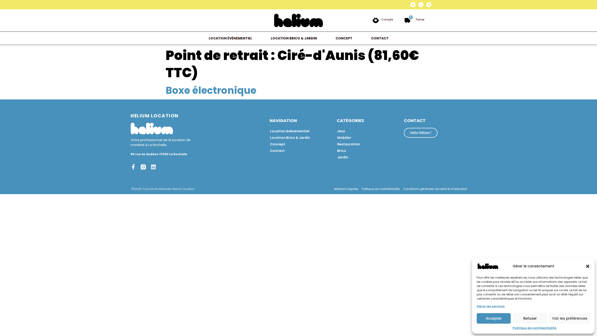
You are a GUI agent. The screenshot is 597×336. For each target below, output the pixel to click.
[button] (587, 266)
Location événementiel (230, 38)
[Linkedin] (428, 4)
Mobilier (344, 137)
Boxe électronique (211, 90)
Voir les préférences (569, 318)
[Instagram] (420, 4)
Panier (420, 19)
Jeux (341, 131)
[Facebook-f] (133, 167)
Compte (387, 19)
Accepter (494, 318)
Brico (341, 150)
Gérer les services (491, 306)
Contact (380, 38)
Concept (344, 38)
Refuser (530, 318)
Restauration (348, 144)
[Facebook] (413, 4)
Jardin (342, 157)
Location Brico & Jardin (294, 38)
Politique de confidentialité (534, 328)
